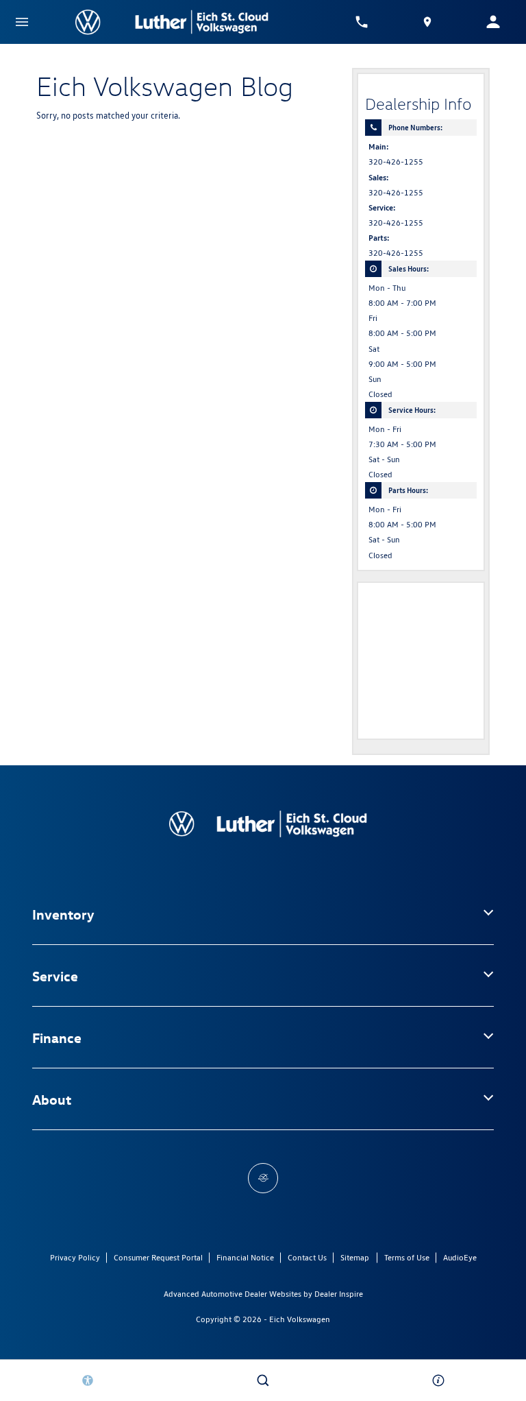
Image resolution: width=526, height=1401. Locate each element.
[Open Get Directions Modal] (427, 22)
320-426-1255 (395, 162)
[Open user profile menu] (493, 22)
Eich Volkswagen (299, 1319)
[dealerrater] (263, 1178)
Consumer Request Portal (158, 1257)
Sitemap (354, 1257)
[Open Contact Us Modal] (438, 1380)
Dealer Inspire (338, 1294)
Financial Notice (245, 1257)
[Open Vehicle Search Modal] (263, 1380)
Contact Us (307, 1257)
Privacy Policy (75, 1257)
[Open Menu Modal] (22, 22)
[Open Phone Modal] (361, 22)
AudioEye (460, 1257)
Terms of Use (406, 1257)
